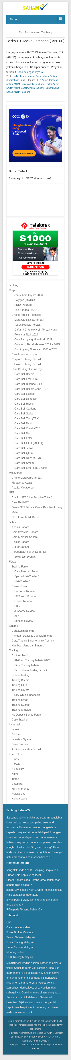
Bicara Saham (14, 879)
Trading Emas (20, 699)
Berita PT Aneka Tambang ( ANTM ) (35, 41)
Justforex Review (24, 610)
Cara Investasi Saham (25, 531)
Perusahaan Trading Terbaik (31, 670)
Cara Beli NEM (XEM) (27, 457)
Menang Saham (15, 952)
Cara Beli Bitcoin (24, 374)
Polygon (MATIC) (24, 299)
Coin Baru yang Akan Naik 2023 (33, 339)
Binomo (13, 625)
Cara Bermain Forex (26, 571)
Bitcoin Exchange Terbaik (27, 364)
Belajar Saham (20, 541)
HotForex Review (24, 591)
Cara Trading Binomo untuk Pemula (33, 640)
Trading (13, 650)
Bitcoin (16, 763)
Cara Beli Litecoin (24, 393)
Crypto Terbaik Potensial (26, 314)
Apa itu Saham (20, 527)
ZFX (16, 615)
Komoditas (15, 754)
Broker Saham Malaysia (20, 937)
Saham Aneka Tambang (33, 88)
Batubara (17, 783)
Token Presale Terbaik (27, 324)
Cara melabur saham (18, 927)
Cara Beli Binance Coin (28, 383)
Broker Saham (20, 546)
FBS (17, 606)
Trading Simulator (22, 709)
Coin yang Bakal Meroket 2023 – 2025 (37, 344)
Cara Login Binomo (23, 630)
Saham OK (37, 1044)
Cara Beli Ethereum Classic (30, 467)
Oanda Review (23, 601)
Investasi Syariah (22, 739)
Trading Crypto (20, 689)
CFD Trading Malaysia (19, 957)
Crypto (13, 290)
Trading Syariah (21, 704)
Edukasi (16, 734)
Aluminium (18, 768)
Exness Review (23, 620)
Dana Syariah (20, 744)
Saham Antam (53, 88)
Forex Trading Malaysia (20, 942)
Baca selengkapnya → (30, 71)
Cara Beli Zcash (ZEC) (28, 428)
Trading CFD (19, 684)
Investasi (14, 724)
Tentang (13, 285)
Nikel (15, 773)
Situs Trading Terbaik (26, 665)
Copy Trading (19, 719)
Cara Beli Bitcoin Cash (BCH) (32, 388)
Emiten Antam (52, 84)
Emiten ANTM (13, 88)
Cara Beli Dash (23, 423)
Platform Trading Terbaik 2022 (32, 660)
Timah (15, 778)
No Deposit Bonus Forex (26, 714)
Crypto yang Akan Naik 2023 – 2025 (35, 349)
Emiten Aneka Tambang (32, 84)
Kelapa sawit (19, 798)
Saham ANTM (13, 92)
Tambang (25, 92)
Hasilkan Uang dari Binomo (28, 645)
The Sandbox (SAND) (27, 309)
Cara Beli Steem (24, 462)
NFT (11, 492)
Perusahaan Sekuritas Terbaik (29, 551)
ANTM (17, 84)
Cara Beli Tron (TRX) (26, 418)
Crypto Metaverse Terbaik (27, 477)
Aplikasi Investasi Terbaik (27, 749)
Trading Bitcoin (20, 680)
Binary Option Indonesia (26, 694)
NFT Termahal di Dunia (25, 517)
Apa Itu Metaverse (22, 487)
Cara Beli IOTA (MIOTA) (28, 443)
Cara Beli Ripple (23, 403)
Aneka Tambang (50, 80)
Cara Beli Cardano (25, 408)
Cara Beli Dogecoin (25, 398)
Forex (12, 561)
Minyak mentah (21, 788)
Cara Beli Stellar (23, 413)
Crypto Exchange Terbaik (27, 359)
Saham (13, 522)
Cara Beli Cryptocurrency (27, 369)
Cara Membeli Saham (25, 536)
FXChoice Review (25, 596)
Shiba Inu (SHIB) (24, 304)
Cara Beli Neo (22, 433)
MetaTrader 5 (22, 581)
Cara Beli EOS (23, 438)
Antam (9, 84)
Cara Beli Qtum (23, 452)
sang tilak (12, 870)
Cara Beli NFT (20, 502)
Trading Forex (20, 566)
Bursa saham (42, 76)
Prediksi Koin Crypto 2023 (27, 295)
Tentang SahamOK (31, 909)
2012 (38, 80)
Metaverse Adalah (22, 482)
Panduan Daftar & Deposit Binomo (32, 635)
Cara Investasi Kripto (24, 354)
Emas (15, 759)
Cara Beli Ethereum (26, 378)
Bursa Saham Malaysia (20, 947)
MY (8, 922)
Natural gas (18, 793)
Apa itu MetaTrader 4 (26, 576)
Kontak (35, 1048)
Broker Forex (19, 586)
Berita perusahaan (25, 76)
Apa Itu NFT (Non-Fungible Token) (32, 497)
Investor (16, 729)
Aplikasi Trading (21, 655)
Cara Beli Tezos (23, 448)
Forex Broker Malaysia (19, 932)
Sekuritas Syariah (25, 556)
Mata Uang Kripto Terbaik (29, 319)
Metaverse (15, 472)
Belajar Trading (20, 675)
